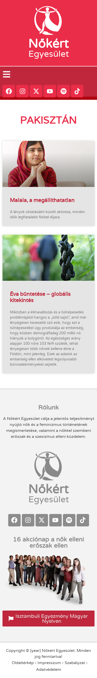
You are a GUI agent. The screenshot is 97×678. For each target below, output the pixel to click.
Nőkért (48, 43)
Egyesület (48, 54)
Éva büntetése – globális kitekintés (40, 296)
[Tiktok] (77, 91)
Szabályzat (75, 662)
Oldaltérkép (23, 662)
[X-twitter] (36, 91)
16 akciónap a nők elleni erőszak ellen (48, 542)
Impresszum (49, 662)
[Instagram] (22, 91)
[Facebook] (8, 91)
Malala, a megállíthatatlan (42, 200)
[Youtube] (50, 91)
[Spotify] (63, 91)
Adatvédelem (48, 669)
